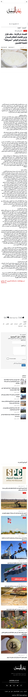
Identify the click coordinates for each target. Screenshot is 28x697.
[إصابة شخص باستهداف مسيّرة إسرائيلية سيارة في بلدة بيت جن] (23, 419)
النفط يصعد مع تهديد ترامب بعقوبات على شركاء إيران (17, 563)
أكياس (20, 323)
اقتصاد (19, 28)
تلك (3, 323)
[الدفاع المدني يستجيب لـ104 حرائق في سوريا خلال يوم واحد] (23, 399)
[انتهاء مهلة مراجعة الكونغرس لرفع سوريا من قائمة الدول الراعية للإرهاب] (23, 412)
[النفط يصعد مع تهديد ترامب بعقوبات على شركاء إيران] (14, 558)
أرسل (23, 365)
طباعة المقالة (3, 47)
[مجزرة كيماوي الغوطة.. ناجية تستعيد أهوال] (23, 392)
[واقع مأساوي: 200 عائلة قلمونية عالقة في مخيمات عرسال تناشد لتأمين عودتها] (23, 405)
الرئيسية (24, 28)
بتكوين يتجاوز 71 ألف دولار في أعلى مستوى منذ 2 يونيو (17, 657)
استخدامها (20, 326)
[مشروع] (14, 628)
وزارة (25, 326)
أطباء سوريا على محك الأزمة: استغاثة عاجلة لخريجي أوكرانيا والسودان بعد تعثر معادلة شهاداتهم (12, 381)
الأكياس (24, 323)
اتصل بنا (6, 691)
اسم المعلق (23, 340)
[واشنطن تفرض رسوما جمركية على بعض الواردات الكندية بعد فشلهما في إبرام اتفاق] (14, 534)
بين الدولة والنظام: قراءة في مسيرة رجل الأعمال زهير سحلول (16, 586)
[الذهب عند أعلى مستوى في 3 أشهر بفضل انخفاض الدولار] (14, 605)
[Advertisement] (14, 88)
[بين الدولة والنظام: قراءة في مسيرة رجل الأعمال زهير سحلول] (14, 582)
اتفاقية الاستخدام (16, 691)
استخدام (16, 323)
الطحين (7, 323)
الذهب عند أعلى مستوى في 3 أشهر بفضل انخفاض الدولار (16, 609)
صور (9, 691)
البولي (11, 323)
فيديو (12, 691)
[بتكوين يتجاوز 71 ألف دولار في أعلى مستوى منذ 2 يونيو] (14, 653)
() (20, 317)
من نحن (21, 691)
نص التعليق (23, 345)
